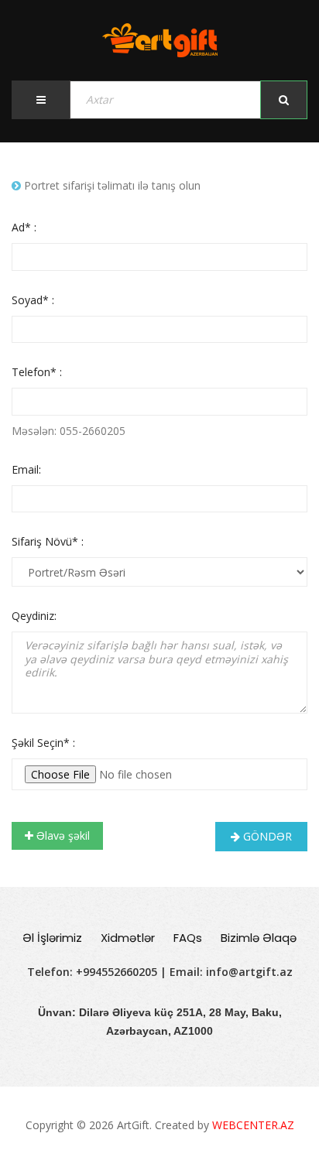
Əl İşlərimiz (52, 937)
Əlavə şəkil (61, 835)
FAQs (187, 937)
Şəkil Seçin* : (43, 742)
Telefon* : (37, 372)
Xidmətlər (128, 937)
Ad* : (24, 227)
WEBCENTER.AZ (253, 1125)
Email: (26, 469)
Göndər (266, 836)
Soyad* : (33, 300)
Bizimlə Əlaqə (259, 937)
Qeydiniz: (34, 615)
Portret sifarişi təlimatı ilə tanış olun (111, 185)
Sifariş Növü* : (48, 541)
